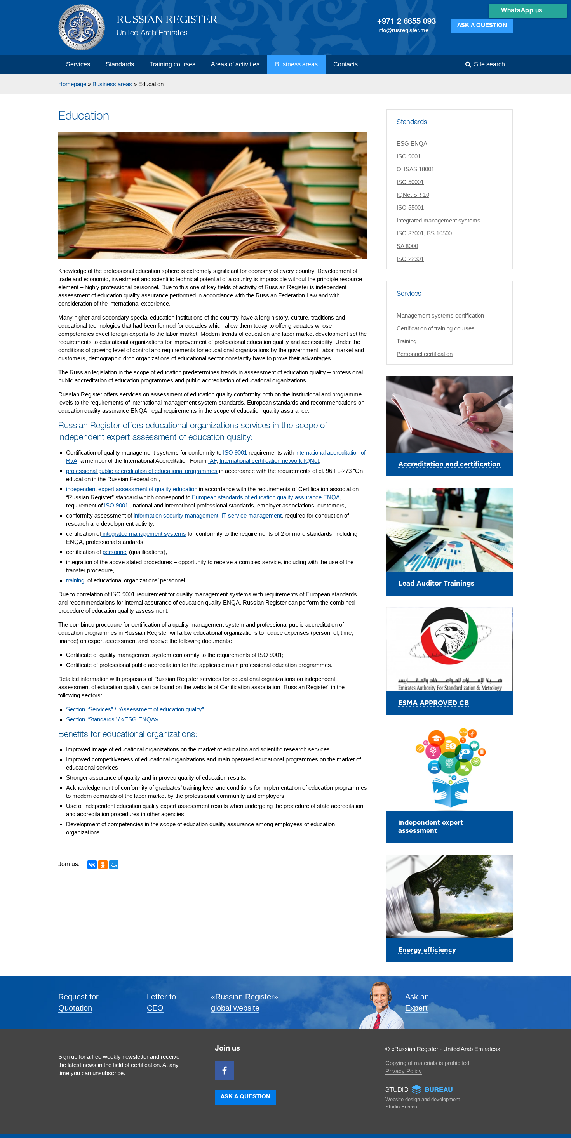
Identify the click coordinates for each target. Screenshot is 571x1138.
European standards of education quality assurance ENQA (266, 497)
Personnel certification (425, 354)
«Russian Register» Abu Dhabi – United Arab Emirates (81, 27)
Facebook (224, 1070)
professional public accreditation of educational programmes (142, 470)
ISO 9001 (409, 156)
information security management (176, 515)
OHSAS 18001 (415, 169)
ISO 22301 (410, 258)
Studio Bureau (401, 1107)
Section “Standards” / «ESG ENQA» (112, 719)
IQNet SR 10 (413, 194)
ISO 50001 (410, 182)
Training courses (172, 64)
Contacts (345, 64)
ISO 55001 (410, 207)
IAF (212, 460)
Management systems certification (440, 315)
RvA (71, 460)
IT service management (251, 515)
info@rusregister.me (402, 30)
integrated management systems (143, 533)
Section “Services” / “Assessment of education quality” (135, 709)
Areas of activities (235, 64)
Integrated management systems (438, 220)
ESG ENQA (412, 143)
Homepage (72, 84)
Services (78, 64)
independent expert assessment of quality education (131, 489)
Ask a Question (482, 25)
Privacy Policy (403, 1071)
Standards (120, 64)
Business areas (296, 64)
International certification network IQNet (269, 460)
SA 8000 (407, 246)
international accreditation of (330, 452)
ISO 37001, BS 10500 (424, 233)
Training (406, 341)
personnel (115, 552)
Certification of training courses (436, 328)
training (75, 580)
